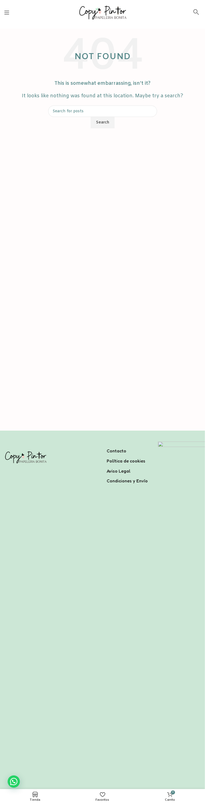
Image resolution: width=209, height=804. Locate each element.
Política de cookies (126, 461)
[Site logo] (102, 12)
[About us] (128, 444)
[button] (196, 14)
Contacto (116, 451)
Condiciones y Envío (127, 480)
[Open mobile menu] (6, 12)
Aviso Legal (118, 471)
